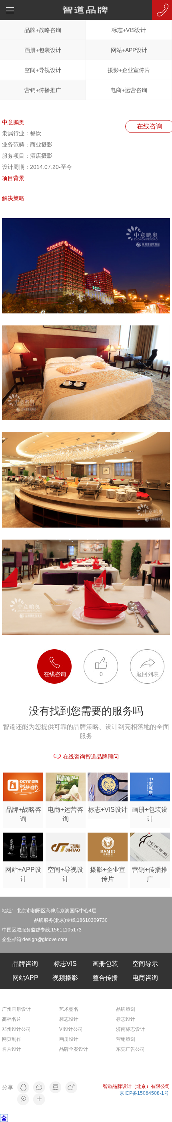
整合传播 (105, 977)
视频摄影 (65, 977)
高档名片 (11, 1019)
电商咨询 (145, 977)
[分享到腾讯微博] (23, 1099)
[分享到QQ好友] (23, 1087)
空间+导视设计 (42, 70)
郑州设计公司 (16, 1029)
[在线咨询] (60, 653)
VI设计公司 (71, 1029)
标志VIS (65, 963)
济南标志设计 (130, 1029)
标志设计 (68, 1019)
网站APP (25, 977)
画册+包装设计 (42, 50)
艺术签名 (68, 1009)
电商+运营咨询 (128, 90)
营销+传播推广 (42, 90)
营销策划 (125, 1039)
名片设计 (11, 1049)
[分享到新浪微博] (71, 1087)
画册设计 (68, 1039)
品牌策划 (125, 1009)
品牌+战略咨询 (42, 30)
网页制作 (11, 1039)
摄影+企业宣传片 (129, 70)
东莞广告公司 (130, 1049)
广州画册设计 (16, 1009)
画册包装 (105, 963)
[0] (107, 653)
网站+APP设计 (129, 50)
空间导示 (145, 963)
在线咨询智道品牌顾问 (91, 756)
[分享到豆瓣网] (55, 1087)
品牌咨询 (25, 963)
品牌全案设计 (73, 1049)
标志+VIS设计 (129, 30)
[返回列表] (147, 653)
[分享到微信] (39, 1087)
